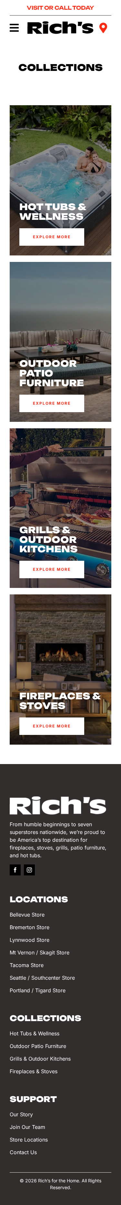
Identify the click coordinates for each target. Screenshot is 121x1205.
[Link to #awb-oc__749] (14, 28)
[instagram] (29, 869)
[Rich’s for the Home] (60, 24)
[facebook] (15, 869)
